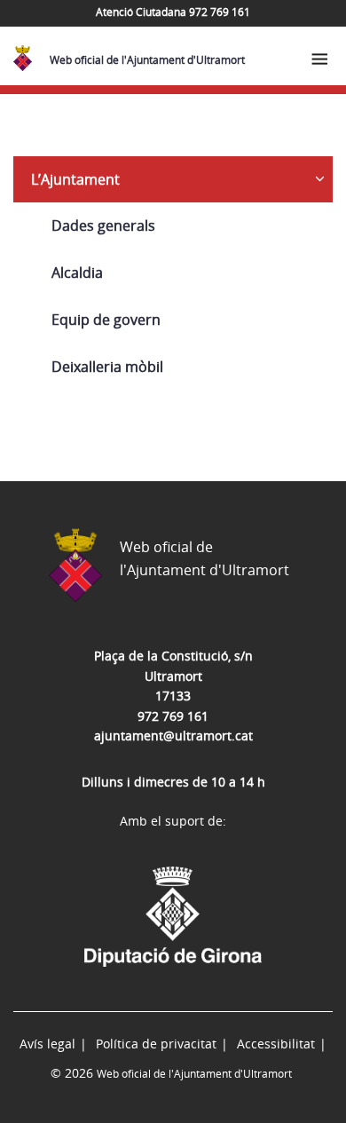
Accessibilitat (276, 1043)
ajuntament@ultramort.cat (173, 735)
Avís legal (47, 1043)
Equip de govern (106, 319)
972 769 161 (173, 716)
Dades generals (103, 225)
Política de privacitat (156, 1043)
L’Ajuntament (75, 179)
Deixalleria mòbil (107, 366)
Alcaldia (77, 272)
